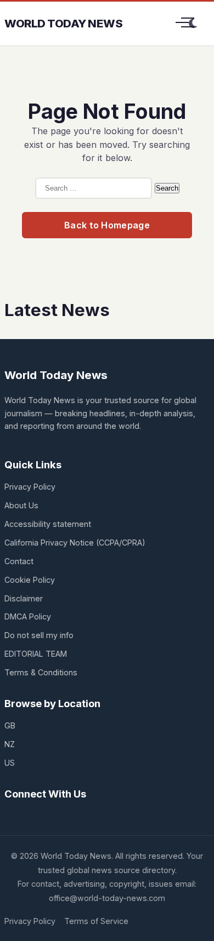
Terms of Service (96, 921)
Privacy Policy (29, 486)
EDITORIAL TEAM (35, 653)
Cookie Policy (29, 579)
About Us (21, 505)
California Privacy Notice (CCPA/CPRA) (74, 542)
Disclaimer (23, 598)
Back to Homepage (107, 225)
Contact (18, 561)
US (9, 762)
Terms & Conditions (40, 672)
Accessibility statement (47, 524)
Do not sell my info (39, 635)
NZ (9, 744)
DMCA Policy (27, 616)
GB (9, 725)
